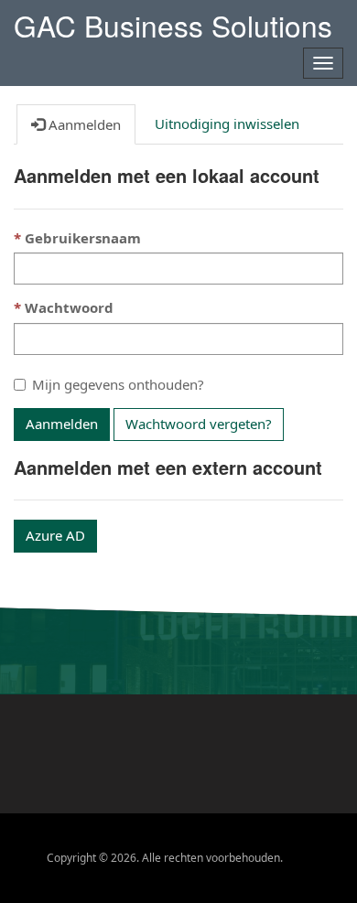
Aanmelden (62, 423)
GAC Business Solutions (173, 22)
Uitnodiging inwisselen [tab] (227, 123)
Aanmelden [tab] (83, 124)
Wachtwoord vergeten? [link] (198, 423)
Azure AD (55, 535)
